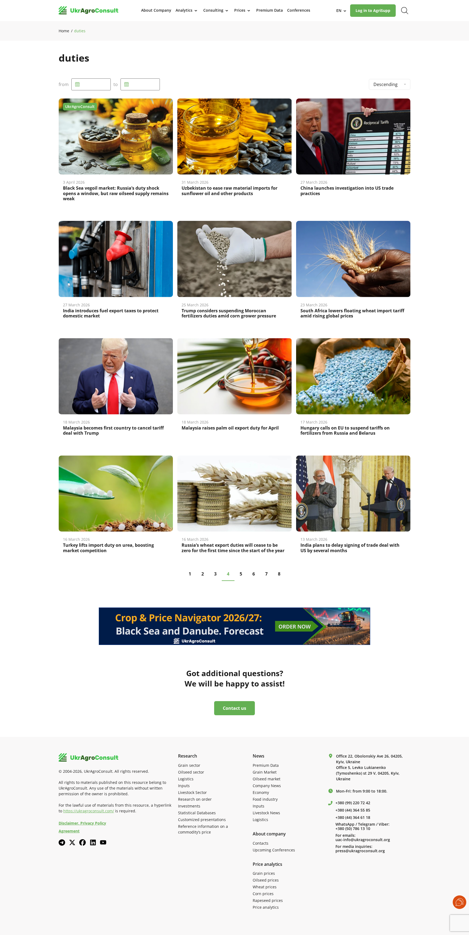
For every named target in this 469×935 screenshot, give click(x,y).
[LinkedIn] (93, 842)
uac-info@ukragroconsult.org (362, 839)
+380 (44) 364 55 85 (352, 810)
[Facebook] (82, 842)
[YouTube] (103, 842)
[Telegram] (62, 842)
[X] (72, 842)
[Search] (404, 10)
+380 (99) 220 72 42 (352, 802)
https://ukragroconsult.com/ (88, 810)
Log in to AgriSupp (373, 10)
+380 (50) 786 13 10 (352, 828)
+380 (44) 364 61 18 (352, 817)
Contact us (234, 708)
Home (64, 30)
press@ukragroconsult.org (360, 850)
